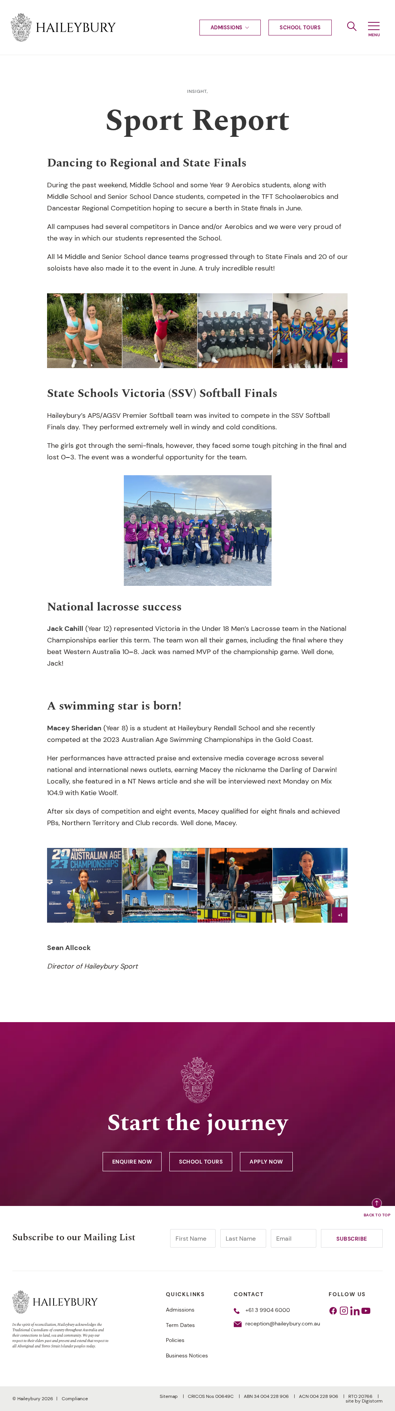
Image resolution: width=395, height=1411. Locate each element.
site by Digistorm (364, 1401)
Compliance (75, 1399)
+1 (340, 915)
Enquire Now (132, 1161)
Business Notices (187, 1355)
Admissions (227, 27)
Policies (175, 1340)
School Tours (300, 27)
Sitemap (169, 1396)
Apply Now (266, 1161)
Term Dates (180, 1325)
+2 (340, 360)
